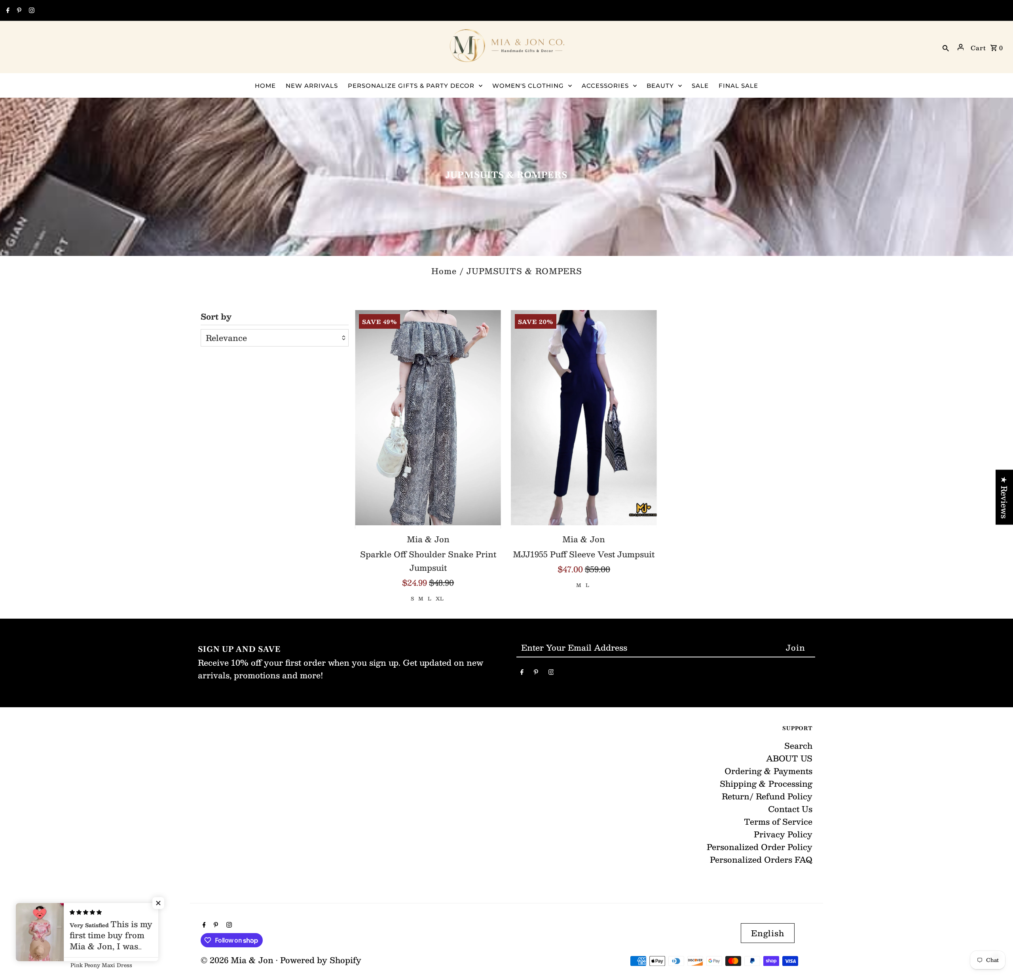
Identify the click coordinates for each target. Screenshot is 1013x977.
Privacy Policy (783, 834)
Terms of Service (778, 821)
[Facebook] (6, 11)
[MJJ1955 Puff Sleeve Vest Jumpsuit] (584, 419)
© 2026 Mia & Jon (238, 960)
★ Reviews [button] (1004, 497)
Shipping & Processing (766, 783)
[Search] (946, 47)
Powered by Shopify (320, 960)
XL (440, 598)
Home (444, 271)
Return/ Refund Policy (767, 796)
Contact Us (790, 809)
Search (798, 745)
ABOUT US (789, 758)
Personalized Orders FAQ (761, 859)
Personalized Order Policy (759, 847)
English (767, 933)
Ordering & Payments (768, 771)
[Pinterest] (18, 11)
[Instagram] (30, 11)
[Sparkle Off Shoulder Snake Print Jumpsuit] (428, 419)
